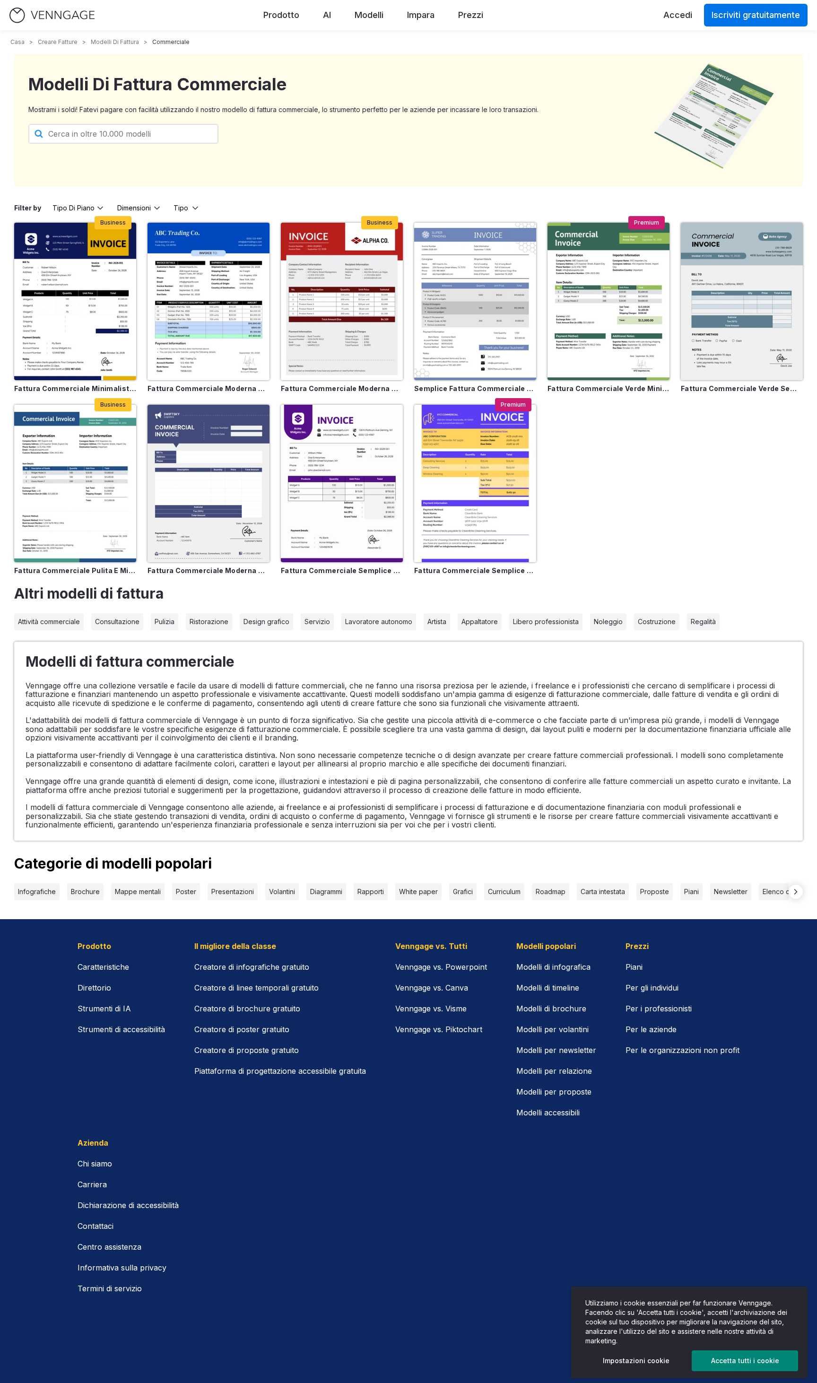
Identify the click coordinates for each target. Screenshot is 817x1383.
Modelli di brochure (551, 1008)
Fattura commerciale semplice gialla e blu (475, 570)
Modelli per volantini (552, 1029)
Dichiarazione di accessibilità (128, 1205)
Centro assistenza (109, 1247)
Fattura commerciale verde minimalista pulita (608, 388)
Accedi (677, 15)
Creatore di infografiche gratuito (251, 967)
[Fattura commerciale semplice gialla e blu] (475, 483)
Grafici (463, 891)
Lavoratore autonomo (378, 622)
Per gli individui (652, 987)
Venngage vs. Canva (431, 987)
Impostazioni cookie (636, 1361)
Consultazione (117, 622)
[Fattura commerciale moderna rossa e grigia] (342, 301)
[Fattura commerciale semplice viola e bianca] (342, 483)
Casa (17, 41)
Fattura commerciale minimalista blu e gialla (75, 388)
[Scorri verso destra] (796, 892)
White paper (418, 891)
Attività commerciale (49, 622)
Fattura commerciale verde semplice (742, 388)
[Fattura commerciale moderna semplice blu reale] (208, 301)
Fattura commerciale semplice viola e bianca (342, 570)
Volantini (282, 891)
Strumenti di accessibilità (121, 1029)
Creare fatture (58, 41)
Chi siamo (95, 1163)
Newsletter (730, 891)
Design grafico (266, 622)
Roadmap (550, 891)
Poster (186, 891)
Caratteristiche (103, 967)
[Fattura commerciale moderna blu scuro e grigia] (208, 483)
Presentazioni (232, 891)
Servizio (317, 622)
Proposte (654, 891)
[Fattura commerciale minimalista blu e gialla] (75, 301)
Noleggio (608, 622)
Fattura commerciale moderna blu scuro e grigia (208, 570)
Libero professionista (546, 622)
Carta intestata (603, 891)
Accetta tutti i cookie (745, 1361)
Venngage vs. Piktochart (438, 1029)
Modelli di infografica (553, 967)
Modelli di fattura (115, 41)
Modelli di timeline (547, 987)
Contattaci (95, 1226)
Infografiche (37, 891)
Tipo (181, 208)
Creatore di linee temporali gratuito (256, 987)
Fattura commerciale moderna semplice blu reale (208, 388)
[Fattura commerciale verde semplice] (742, 301)
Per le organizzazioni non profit (682, 1050)
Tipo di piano (73, 208)
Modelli (369, 15)
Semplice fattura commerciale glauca (475, 388)
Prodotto (281, 15)
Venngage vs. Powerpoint (441, 967)
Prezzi (470, 15)
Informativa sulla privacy (122, 1267)
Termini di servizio (110, 1288)
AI (327, 15)
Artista (436, 622)
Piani (691, 891)
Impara (421, 15)
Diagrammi (326, 891)
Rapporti (370, 891)
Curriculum (504, 891)
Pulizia (164, 622)
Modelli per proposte (553, 1091)
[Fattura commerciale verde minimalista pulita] (608, 301)
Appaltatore (479, 622)
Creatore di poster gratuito (241, 1029)
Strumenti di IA (104, 1008)
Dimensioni (134, 208)
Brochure (85, 891)
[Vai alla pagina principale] (52, 15)
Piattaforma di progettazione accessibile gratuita (280, 1071)
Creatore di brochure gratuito (247, 1008)
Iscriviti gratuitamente (756, 15)
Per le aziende (651, 1029)
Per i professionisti (659, 1008)
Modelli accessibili (548, 1112)
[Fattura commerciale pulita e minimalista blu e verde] (75, 483)
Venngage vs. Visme (431, 1008)
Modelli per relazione (554, 1071)
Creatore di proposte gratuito (246, 1050)
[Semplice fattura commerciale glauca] (475, 301)
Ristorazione (209, 622)
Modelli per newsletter (556, 1050)
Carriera (92, 1184)
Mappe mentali (138, 891)
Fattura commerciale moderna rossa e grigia (342, 388)
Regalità (703, 622)
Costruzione (657, 622)
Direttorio (94, 987)
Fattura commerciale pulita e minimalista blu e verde (75, 570)
